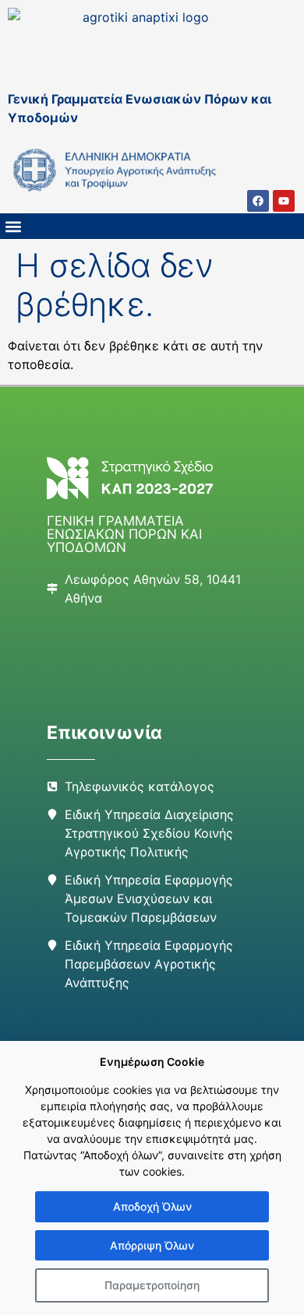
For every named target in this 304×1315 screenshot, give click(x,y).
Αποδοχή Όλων (152, 1206)
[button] (13, 226)
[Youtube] (284, 201)
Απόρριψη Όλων (152, 1245)
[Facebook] (258, 201)
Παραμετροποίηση (152, 1285)
